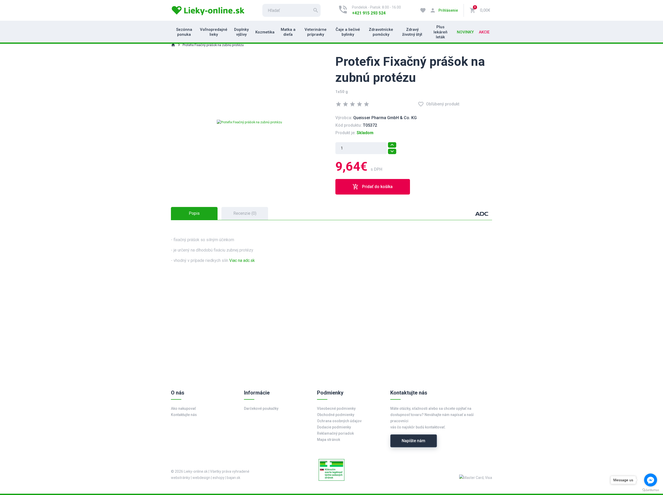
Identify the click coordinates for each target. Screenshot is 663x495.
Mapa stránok (328, 439)
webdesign (201, 478)
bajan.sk (233, 478)
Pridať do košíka (372, 187)
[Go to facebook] (650, 480)
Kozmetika (265, 32)
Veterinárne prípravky (316, 32)
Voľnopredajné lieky (213, 32)
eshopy (219, 478)
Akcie (484, 32)
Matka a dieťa (288, 32)
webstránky (180, 478)
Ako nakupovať (183, 408)
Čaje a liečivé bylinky (348, 32)
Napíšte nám (413, 440)
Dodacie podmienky (334, 427)
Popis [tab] (194, 213)
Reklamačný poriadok (335, 433)
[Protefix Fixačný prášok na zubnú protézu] (249, 122)
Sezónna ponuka (184, 32)
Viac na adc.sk (242, 260)
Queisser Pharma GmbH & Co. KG (385, 117)
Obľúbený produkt (438, 104)
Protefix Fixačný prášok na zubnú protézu (213, 45)
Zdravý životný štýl (412, 32)
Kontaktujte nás (184, 415)
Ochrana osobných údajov (339, 421)
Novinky (465, 32)
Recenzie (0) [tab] (244, 213)
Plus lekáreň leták (440, 32)
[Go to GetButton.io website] (650, 489)
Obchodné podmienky (335, 415)
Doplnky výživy (241, 32)
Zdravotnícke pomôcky (381, 32)
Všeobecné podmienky (336, 408)
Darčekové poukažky (261, 408)
